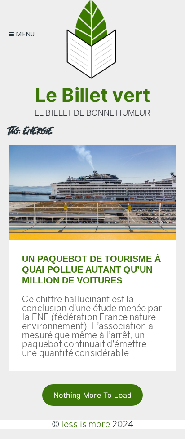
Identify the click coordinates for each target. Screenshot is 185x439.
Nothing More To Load (92, 395)
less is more (85, 424)
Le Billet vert (92, 94)
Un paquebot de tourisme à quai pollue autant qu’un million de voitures (91, 269)
